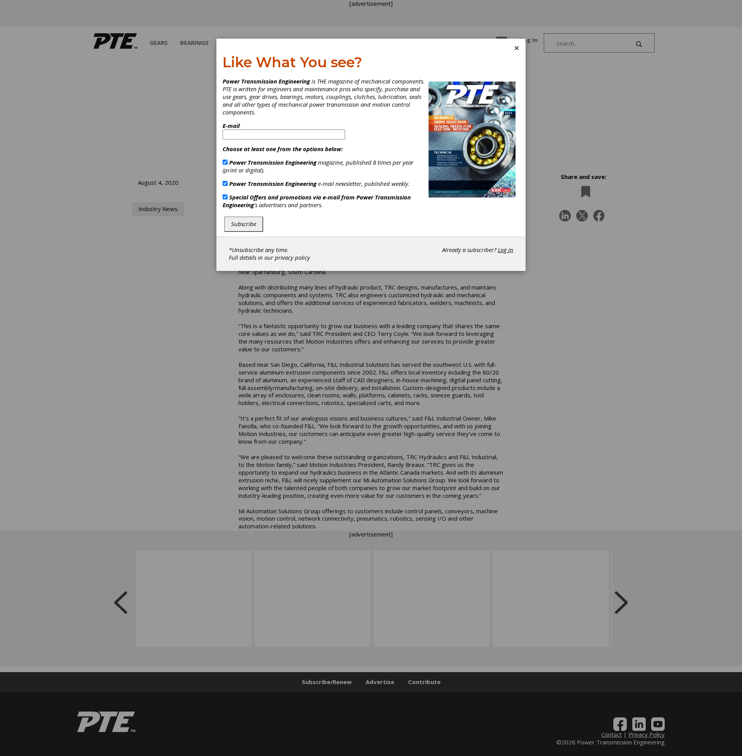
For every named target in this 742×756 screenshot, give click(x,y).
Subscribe (243, 224)
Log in (505, 250)
